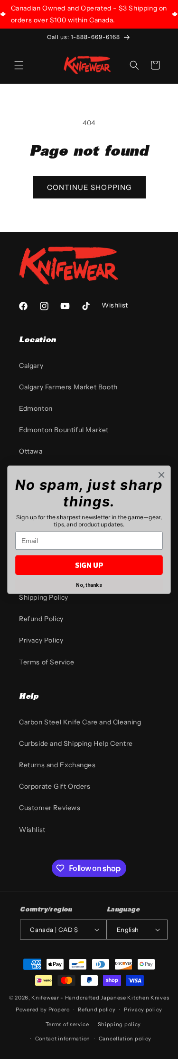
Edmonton (36, 408)
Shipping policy (119, 1024)
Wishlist (32, 829)
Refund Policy (41, 618)
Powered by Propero (43, 1009)
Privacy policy (143, 1009)
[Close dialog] (161, 474)
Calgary (31, 365)
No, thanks (89, 585)
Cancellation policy (125, 1038)
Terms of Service (47, 662)
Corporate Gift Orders (55, 786)
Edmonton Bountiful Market (64, 430)
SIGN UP (89, 564)
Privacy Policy (41, 640)
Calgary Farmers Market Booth (68, 387)
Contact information (62, 1038)
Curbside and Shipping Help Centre (76, 743)
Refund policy (96, 1009)
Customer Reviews (50, 807)
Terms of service (67, 1024)
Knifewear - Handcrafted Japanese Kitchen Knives (100, 997)
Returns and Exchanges (57, 765)
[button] (19, 65)
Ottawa (31, 451)
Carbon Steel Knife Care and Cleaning (80, 722)
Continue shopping (89, 187)
